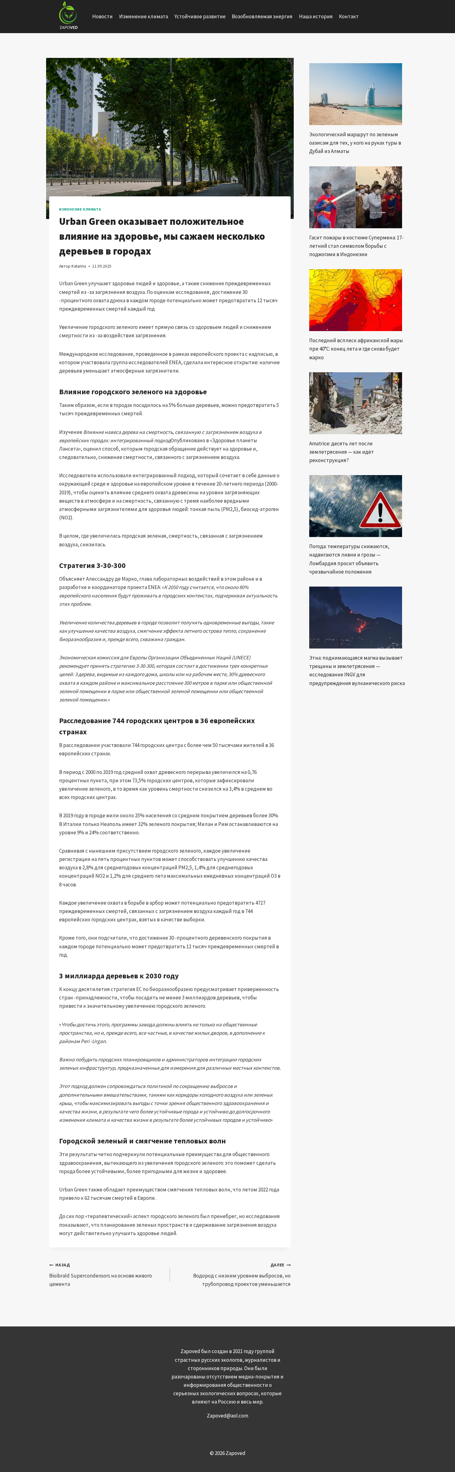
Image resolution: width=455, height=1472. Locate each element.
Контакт (349, 16)
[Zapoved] (67, 16)
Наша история (316, 16)
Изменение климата (143, 16)
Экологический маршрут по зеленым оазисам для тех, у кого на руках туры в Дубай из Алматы (355, 143)
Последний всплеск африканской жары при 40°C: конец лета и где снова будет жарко (356, 348)
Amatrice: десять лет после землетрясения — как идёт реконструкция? (341, 452)
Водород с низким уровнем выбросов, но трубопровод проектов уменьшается (242, 1274)
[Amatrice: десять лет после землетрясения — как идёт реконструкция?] (357, 403)
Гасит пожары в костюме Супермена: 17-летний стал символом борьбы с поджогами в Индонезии (356, 246)
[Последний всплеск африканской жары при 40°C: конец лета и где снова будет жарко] (357, 300)
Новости (102, 16)
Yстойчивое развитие (200, 16)
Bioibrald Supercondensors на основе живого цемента (100, 1274)
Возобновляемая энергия (262, 16)
